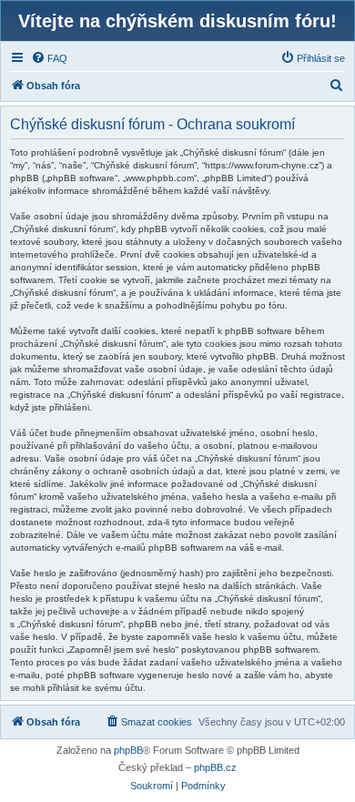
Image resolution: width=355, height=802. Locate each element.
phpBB (128, 750)
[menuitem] (49, 58)
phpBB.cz (215, 767)
